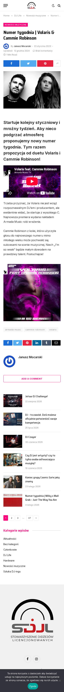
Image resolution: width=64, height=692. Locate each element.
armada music (13, 329)
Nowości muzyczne (15, 25)
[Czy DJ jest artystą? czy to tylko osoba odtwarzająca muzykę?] (12, 459)
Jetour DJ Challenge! (36, 396)
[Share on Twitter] (28, 63)
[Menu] (5, 5)
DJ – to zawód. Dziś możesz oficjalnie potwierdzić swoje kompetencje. (41, 419)
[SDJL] (31, 5)
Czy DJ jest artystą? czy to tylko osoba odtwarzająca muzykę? (40, 459)
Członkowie (10, 549)
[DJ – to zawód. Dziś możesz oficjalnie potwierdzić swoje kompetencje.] (12, 419)
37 (29, 518)
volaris (53, 329)
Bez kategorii (10, 544)
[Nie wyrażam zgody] (59, 680)
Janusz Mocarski (22, 46)
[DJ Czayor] (12, 441)
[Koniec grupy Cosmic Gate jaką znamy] (12, 481)
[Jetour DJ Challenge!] (12, 400)
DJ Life (7, 555)
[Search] (59, 5)
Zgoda (32, 686)
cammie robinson (35, 329)
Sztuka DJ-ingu (12, 571)
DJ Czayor (30, 437)
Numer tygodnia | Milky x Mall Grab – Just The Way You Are (42, 498)
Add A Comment (32, 378)
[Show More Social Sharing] (57, 63)
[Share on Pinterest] (45, 63)
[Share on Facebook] (11, 63)
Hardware (9, 560)
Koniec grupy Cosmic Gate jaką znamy (42, 479)
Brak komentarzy (44, 50)
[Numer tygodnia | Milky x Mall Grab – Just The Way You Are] (12, 500)
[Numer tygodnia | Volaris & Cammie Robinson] (32, 90)
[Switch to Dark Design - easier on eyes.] (53, 5)
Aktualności (9, 538)
